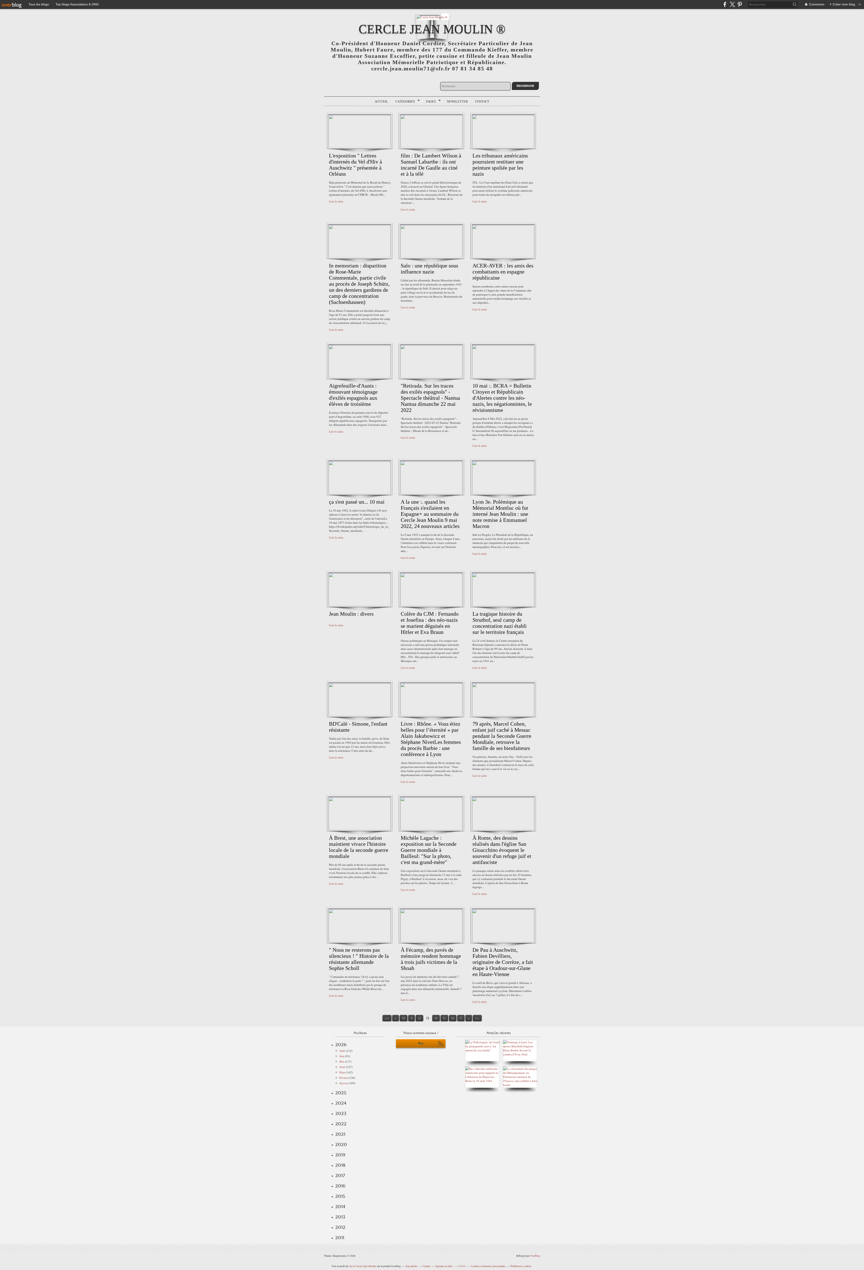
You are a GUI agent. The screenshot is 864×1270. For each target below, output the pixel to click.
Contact (482, 101)
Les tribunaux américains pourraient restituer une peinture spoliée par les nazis (500, 165)
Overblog (535, 1255)
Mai (341, 1061)
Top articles (411, 1266)
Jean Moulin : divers (351, 614)
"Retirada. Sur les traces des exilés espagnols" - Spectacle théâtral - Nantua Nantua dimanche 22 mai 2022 (430, 398)
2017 (340, 1175)
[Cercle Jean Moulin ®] (432, 16)
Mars (342, 1072)
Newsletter (457, 101)
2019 (340, 1155)
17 (460, 1018)
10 (403, 1018)
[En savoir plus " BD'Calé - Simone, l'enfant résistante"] (360, 714)
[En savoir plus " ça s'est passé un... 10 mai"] (360, 492)
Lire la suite (336, 201)
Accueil (381, 101)
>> (477, 1018)
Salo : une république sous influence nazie (429, 269)
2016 (340, 1186)
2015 (340, 1196)
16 (452, 1018)
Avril (342, 1067)
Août (342, 1051)
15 (444, 1018)
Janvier (343, 1083)
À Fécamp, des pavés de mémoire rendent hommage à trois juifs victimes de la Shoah (431, 959)
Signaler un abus (444, 1266)
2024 (340, 1103)
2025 (340, 1092)
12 (419, 1018)
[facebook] (725, 4)
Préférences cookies (520, 1266)
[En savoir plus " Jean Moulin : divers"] (360, 604)
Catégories (403, 101)
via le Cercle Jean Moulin (362, 1266)
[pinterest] (739, 4)
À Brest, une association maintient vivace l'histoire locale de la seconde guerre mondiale (358, 847)
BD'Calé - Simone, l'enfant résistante (358, 727)
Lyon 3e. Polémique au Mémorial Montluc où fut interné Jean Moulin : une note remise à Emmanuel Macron (500, 514)
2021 (340, 1134)
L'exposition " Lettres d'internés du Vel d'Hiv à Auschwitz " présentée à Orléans (355, 165)
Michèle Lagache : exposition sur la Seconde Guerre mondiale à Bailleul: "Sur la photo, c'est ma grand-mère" (429, 850)
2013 (340, 1217)
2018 (340, 1165)
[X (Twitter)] (732, 4)
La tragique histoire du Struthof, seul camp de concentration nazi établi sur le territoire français (499, 623)
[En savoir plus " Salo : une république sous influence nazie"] (431, 256)
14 (436, 1018)
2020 (341, 1144)
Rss (420, 1043)
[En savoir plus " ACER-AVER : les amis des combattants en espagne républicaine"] (503, 256)
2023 (340, 1113)
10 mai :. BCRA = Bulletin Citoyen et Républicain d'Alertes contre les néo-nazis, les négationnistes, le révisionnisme (502, 398)
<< (387, 1018)
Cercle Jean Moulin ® (432, 29)
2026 (340, 1044)
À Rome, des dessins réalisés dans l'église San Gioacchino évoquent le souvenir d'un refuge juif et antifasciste (501, 850)
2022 (340, 1123)
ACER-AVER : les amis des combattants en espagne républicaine (502, 272)
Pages (429, 101)
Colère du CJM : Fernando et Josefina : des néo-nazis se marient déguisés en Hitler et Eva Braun (430, 623)
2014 (340, 1206)
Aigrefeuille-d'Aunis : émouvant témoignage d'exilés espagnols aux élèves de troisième (353, 395)
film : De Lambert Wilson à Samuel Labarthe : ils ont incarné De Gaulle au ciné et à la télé (431, 165)
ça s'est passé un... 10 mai (357, 502)
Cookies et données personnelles (488, 1266)
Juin (341, 1056)
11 (411, 1018)
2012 (340, 1227)
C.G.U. (462, 1266)
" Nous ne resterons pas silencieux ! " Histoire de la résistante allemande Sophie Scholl (359, 959)
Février (343, 1078)
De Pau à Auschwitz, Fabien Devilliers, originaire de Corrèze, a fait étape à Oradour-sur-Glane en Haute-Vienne (502, 962)
